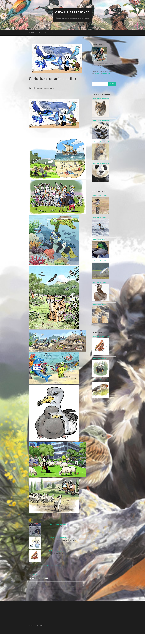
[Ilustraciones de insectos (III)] (100, 346)
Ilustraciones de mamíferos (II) (101, 141)
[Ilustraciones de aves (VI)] (100, 205)
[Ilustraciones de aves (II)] (100, 292)
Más (53, 32)
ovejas (46, 578)
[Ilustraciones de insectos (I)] (100, 390)
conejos (32, 578)
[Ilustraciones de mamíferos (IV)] (100, 108)
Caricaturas (35, 574)
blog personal (106, 73)
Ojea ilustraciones (72, 12)
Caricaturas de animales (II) (58, 538)
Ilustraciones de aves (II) (99, 282)
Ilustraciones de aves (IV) (99, 239)
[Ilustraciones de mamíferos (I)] (100, 173)
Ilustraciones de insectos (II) (100, 358)
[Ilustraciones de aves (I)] (100, 314)
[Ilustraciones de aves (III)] (100, 271)
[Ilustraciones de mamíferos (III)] (100, 130)
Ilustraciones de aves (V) (99, 217)
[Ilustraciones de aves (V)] (100, 227)
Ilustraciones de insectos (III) (59, 551)
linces (39, 578)
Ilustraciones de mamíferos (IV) (101, 98)
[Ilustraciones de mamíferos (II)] (100, 152)
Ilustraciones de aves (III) (99, 261)
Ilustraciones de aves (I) (99, 304)
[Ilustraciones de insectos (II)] (100, 368)
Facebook (96, 73)
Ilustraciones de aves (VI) (99, 195)
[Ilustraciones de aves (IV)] (100, 249)
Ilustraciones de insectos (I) (100, 380)
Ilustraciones (42, 32)
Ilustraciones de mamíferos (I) (100, 163)
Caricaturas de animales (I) (58, 524)
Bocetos (31, 32)
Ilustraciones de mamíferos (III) (101, 120)
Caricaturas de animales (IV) (77, 585)
